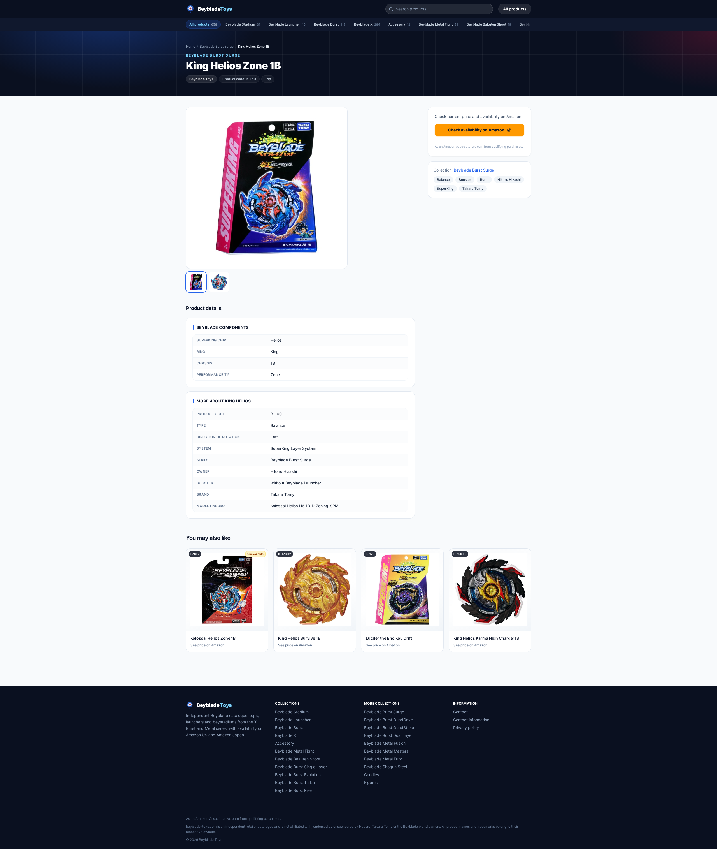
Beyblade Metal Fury (383, 759)
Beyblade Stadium (242, 24)
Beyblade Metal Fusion (385, 743)
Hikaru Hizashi (509, 179)
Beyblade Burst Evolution (298, 774)
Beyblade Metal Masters (386, 751)
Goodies (371, 774)
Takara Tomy (472, 188)
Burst (484, 179)
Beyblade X (367, 24)
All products (515, 8)
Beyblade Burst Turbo (295, 782)
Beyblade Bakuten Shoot (489, 24)
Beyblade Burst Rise (293, 790)
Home (190, 46)
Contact (460, 711)
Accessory (399, 24)
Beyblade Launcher (287, 24)
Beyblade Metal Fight (438, 24)
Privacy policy (466, 727)
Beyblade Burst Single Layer (301, 766)
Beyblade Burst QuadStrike (389, 727)
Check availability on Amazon (476, 130)
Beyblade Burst (330, 24)
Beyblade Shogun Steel (385, 766)
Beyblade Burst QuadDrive (388, 719)
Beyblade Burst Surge (217, 46)
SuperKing (445, 188)
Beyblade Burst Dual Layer (388, 735)
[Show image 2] (219, 282)
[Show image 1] (196, 282)
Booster (465, 179)
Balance (443, 179)
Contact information (471, 719)
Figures (371, 782)
